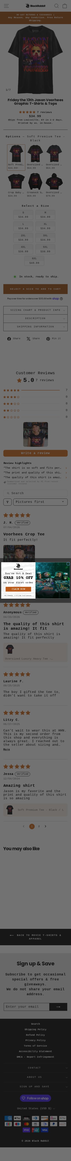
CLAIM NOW (18, 589)
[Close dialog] (68, 563)
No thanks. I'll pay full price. (18, 595)
